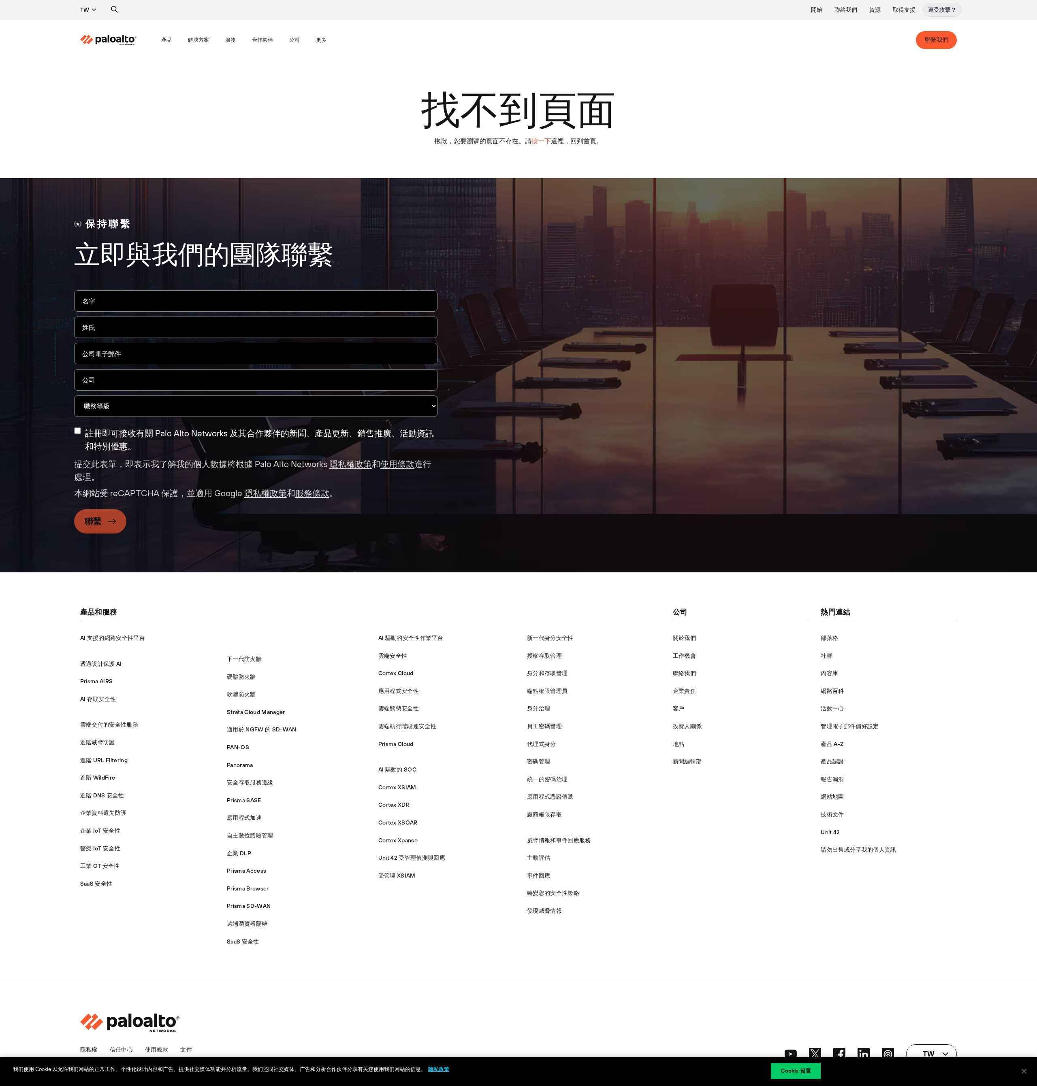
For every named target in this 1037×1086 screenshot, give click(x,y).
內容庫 (829, 673)
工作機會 (684, 655)
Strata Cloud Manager (256, 712)
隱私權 (89, 1049)
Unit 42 (830, 832)
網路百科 (832, 691)
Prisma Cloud (396, 744)
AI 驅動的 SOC (397, 769)
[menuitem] (116, 40)
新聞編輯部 (687, 761)
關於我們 (684, 638)
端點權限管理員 (547, 691)
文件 (186, 1049)
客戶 (679, 708)
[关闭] (1024, 1071)
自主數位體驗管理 (250, 835)
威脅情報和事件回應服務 (559, 840)
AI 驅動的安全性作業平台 (410, 638)
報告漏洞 (832, 779)
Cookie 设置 (796, 1071)
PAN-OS (238, 747)
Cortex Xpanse (398, 840)
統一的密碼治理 (547, 779)
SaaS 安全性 (96, 883)
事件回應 (538, 875)
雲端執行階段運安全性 (407, 726)
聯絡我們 (845, 9)
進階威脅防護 (97, 742)
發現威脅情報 (544, 910)
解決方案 (198, 40)
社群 (826, 655)
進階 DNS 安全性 (102, 795)
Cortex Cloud (396, 673)
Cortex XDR (394, 804)
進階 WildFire (97, 777)
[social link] (791, 1054)
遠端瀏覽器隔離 (247, 923)
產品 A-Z (832, 744)
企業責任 (684, 691)
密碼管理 (538, 761)
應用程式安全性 (398, 691)
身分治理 (538, 708)
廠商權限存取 (544, 814)
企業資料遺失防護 (103, 813)
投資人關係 (687, 726)
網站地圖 (832, 796)
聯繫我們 (936, 39)
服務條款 (312, 493)
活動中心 (832, 708)
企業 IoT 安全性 (100, 830)
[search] (114, 10)
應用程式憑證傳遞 (550, 796)
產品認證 (832, 761)
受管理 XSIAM (397, 875)
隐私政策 (438, 1069)
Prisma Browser (248, 888)
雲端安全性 (393, 655)
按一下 (541, 141)
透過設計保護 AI (101, 664)
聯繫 (93, 521)
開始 (816, 9)
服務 (230, 40)
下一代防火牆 (244, 659)
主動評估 (538, 857)
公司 (294, 40)
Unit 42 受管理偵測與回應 (411, 857)
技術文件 (832, 814)
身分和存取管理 (547, 673)
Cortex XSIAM (397, 787)
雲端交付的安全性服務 (109, 724)
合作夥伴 (262, 40)
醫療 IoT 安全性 (100, 848)
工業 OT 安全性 (100, 866)
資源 (875, 9)
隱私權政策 (350, 464)
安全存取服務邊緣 (250, 782)
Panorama (240, 765)
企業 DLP (239, 853)
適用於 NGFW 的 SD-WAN (261, 729)
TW (84, 9)
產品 (166, 40)
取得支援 (904, 9)
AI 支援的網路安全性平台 (112, 638)
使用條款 (397, 464)
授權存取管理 (544, 655)
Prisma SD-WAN (249, 906)
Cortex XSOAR (398, 822)
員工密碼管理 (544, 726)
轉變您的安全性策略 (553, 893)
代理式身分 (541, 744)
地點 (679, 744)
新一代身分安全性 (550, 638)
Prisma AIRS (96, 681)
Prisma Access (246, 870)
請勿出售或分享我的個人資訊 (858, 849)
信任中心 (121, 1049)
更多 (321, 40)
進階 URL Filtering (104, 760)
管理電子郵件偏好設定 (850, 726)
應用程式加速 (244, 817)
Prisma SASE (244, 800)
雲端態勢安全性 (398, 708)
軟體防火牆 (241, 694)
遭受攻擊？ (942, 9)
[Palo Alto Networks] (108, 40)
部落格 (829, 638)
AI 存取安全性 (98, 699)
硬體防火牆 (241, 677)
